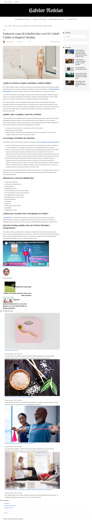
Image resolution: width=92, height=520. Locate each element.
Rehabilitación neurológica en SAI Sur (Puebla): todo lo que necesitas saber (20, 443)
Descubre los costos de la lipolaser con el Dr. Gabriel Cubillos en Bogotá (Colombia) (15, 304)
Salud (4, 30)
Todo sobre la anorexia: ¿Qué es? (11, 350)
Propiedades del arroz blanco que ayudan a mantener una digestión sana (19, 396)
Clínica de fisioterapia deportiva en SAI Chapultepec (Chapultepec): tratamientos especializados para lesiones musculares (29, 489)
